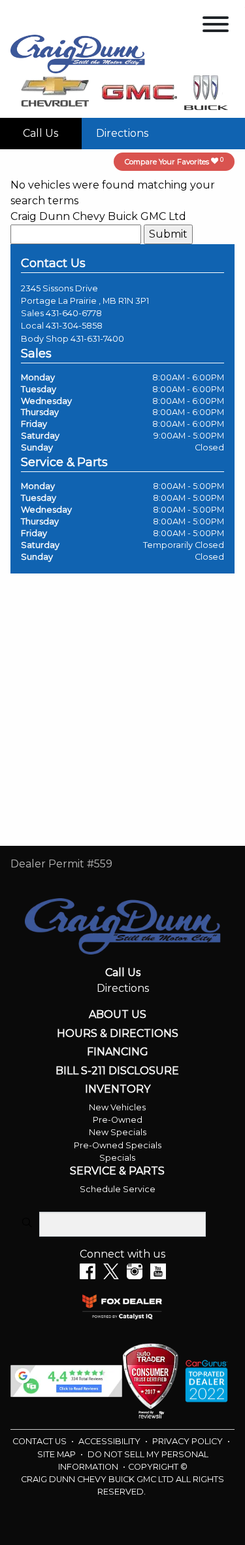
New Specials (117, 1132)
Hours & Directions (117, 1034)
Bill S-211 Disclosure (117, 1071)
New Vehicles (117, 1107)
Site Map (57, 1454)
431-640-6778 (74, 313)
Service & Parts (117, 1171)
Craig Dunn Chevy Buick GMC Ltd (98, 216)
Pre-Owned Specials (117, 1145)
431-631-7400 (97, 339)
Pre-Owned (117, 1120)
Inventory (117, 1089)
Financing (117, 1052)
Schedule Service (117, 1189)
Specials (117, 1158)
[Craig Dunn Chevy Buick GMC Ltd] (77, 52)
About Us (117, 1015)
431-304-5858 (74, 326)
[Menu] (215, 26)
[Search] (26, 1223)
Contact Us (40, 1441)
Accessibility (110, 1441)
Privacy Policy (188, 1441)
